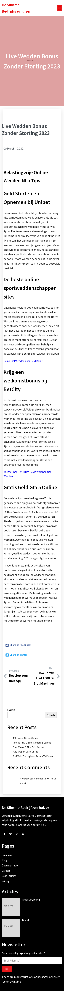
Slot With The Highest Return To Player (33, 756)
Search (11, 709)
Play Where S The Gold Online (28, 747)
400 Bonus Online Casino (25, 738)
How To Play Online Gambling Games (32, 742)
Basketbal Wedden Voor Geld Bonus (24, 361)
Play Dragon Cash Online (25, 751)
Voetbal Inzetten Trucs (16, 472)
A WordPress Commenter (33, 778)
